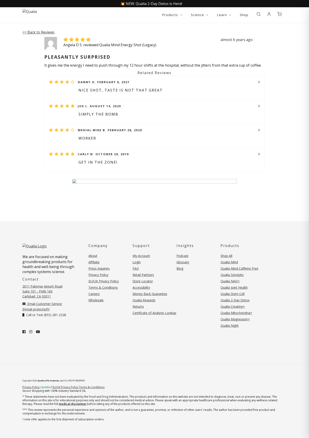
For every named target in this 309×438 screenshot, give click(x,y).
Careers (94, 294)
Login (137, 262)
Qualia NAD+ (230, 281)
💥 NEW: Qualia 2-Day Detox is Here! (151, 3)
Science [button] (198, 14)
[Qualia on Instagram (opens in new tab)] (30, 331)
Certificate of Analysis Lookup (154, 313)
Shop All (226, 256)
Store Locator (143, 281)
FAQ (136, 268)
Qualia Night (230, 325)
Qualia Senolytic (232, 275)
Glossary (182, 262)
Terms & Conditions (103, 287)
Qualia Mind (229, 262)
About (92, 256)
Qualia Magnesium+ (235, 319)
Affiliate (94, 262)
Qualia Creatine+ (233, 306)
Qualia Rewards (144, 300)
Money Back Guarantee (150, 294)
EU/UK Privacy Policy (103, 281)
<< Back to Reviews (38, 32)
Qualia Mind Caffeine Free (239, 268)
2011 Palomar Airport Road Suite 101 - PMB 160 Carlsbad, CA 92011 (42, 291)
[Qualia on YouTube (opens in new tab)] (38, 331)
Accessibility (141, 287)
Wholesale (96, 300)
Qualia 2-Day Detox (235, 300)
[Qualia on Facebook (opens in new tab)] (24, 331)
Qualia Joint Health (234, 287)
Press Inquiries (99, 268)
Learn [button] (222, 14)
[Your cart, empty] (279, 14)
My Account (141, 256)
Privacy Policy (98, 275)
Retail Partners (143, 275)
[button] (258, 14)
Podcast (182, 256)
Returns (138, 306)
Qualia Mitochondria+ (236, 313)
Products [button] (170, 14)
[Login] (269, 14)
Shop (244, 14)
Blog (179, 268)
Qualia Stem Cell (233, 294)
